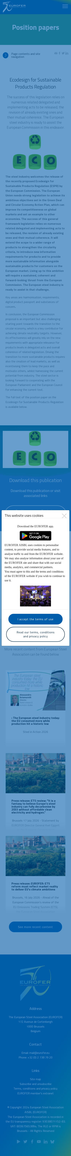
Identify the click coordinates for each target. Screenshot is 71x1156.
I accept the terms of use (35, 619)
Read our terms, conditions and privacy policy (36, 634)
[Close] (64, 515)
